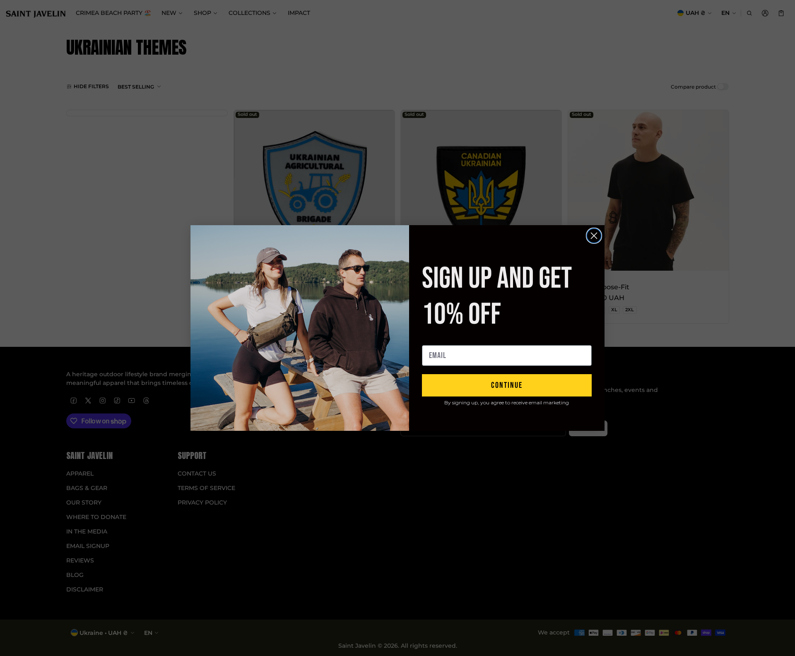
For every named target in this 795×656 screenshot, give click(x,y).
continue (507, 385)
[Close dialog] (594, 235)
